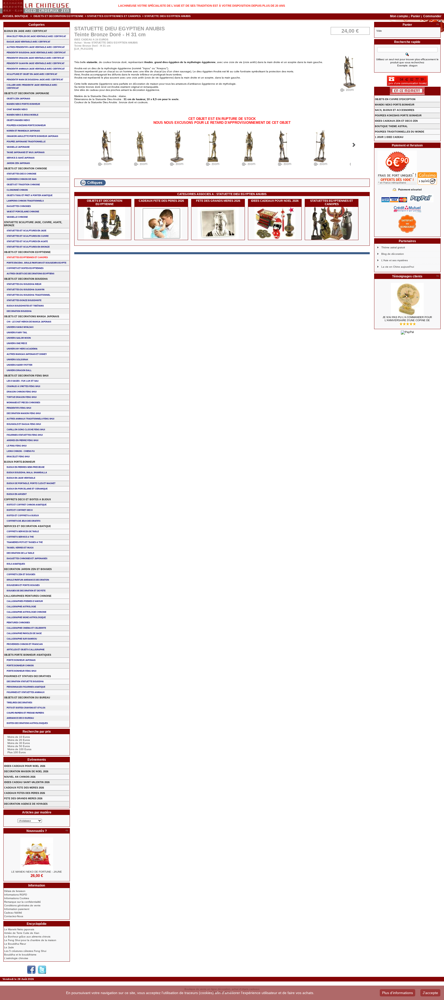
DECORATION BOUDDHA (19, 311)
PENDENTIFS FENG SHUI (19, 408)
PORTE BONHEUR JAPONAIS (21, 660)
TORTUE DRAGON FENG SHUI (21, 397)
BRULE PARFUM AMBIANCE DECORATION (28, 580)
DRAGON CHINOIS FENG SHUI (21, 392)
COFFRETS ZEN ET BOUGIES (21, 574)
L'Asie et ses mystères (394, 260)
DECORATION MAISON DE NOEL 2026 (26, 771)
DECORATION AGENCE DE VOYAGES (26, 804)
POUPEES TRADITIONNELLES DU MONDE (399, 131)
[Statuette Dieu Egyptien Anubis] (105, 149)
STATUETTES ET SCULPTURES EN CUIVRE (28, 236)
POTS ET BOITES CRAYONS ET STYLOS (26, 708)
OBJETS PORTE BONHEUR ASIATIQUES (27, 655)
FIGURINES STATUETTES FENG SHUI (25, 435)
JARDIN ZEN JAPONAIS (18, 163)
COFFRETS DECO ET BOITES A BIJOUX (27, 499)
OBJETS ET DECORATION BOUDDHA (26, 279)
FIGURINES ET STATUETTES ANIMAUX (25, 692)
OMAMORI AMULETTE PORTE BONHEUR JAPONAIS (32, 136)
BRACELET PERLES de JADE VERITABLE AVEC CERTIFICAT (36, 36)
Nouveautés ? (36, 831)
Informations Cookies (16, 898)
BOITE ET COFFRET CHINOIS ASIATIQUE (27, 505)
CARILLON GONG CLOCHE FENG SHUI (26, 429)
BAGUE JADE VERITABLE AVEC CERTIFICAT (28, 42)
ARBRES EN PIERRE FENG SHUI (22, 440)
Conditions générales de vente (22, 905)
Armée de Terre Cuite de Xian (21, 933)
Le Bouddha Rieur (15, 943)
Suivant (354, 145)
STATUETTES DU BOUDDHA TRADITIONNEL (28, 295)
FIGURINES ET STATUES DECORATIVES (27, 676)
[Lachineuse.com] (35, 6)
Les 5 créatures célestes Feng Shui (25, 951)
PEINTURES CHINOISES (18, 622)
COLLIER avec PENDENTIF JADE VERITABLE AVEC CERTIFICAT (32, 86)
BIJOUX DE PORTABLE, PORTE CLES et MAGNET (31, 483)
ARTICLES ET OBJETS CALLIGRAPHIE (25, 649)
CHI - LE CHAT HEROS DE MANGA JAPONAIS (29, 322)
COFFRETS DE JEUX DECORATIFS (23, 521)
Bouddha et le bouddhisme (20, 954)
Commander (432, 16)
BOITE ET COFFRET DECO (20, 510)
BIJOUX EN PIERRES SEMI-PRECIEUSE (25, 467)
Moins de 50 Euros (18, 746)
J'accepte (430, 993)
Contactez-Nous (13, 916)
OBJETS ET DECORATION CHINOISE (25, 168)
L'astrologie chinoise (16, 958)
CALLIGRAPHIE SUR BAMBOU (22, 639)
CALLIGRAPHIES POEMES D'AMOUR (25, 601)
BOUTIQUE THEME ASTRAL (391, 126)
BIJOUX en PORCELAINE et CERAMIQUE (27, 489)
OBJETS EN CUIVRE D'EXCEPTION (395, 99)
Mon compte (399, 16)
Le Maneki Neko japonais (19, 929)
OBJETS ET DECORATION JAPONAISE (26, 93)
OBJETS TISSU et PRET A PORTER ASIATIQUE (29, 195)
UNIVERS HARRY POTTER (19, 365)
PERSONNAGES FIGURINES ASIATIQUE (26, 687)
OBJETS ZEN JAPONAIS (18, 99)
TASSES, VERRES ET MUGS (20, 548)
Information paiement (16, 909)
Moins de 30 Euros (18, 743)
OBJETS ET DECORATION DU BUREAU (27, 697)
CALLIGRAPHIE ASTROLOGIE (21, 607)
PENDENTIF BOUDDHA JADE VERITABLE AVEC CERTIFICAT (36, 52)
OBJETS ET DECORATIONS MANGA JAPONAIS (31, 316)
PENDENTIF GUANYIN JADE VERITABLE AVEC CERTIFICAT (35, 63)
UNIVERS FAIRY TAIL (17, 332)
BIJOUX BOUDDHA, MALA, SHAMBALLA (27, 472)
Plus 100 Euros (16, 752)
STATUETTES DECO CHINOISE (21, 174)
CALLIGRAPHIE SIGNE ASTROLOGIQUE (26, 617)
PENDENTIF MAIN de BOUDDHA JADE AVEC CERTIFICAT (35, 79)
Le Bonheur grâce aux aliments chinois (27, 936)
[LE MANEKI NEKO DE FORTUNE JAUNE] (36, 853)
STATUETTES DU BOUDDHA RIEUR (24, 284)
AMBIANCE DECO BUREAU (20, 718)
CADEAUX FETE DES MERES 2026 (24, 787)
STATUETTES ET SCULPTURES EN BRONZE (28, 247)
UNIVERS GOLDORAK (17, 359)
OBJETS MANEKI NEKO (18, 120)
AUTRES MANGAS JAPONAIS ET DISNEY (27, 354)
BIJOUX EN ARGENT (17, 494)
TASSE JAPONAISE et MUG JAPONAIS (25, 152)
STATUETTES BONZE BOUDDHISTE (24, 300)
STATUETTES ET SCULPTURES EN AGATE (27, 241)
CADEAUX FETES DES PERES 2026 (24, 793)
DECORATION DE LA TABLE (20, 553)
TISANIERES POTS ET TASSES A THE (25, 542)
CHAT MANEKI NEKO (17, 109)
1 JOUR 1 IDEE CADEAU (389, 137)
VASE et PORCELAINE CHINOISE (23, 211)
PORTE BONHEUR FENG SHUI (21, 671)
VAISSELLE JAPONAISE (18, 147)
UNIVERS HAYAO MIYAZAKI (20, 327)
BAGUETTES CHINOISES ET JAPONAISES (27, 558)
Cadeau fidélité (13, 912)
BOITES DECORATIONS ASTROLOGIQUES (27, 723)
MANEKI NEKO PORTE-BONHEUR (23, 104)
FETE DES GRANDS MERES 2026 (218, 200)
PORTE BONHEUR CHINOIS (20, 665)
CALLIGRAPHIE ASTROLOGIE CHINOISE (26, 612)
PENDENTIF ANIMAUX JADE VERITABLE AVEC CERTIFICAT (36, 69)
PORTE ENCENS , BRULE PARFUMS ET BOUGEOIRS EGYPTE (36, 263)
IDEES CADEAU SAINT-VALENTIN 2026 (27, 782)
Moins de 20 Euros (18, 740)
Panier (416, 16)
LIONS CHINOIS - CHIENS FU (21, 451)
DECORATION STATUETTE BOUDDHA (25, 681)
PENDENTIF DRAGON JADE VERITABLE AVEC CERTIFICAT (35, 58)
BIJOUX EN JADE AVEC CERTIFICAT (25, 31)
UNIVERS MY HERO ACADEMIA (22, 349)
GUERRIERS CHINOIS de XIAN (21, 179)
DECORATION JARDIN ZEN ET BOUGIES (28, 569)
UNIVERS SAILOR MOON (19, 338)
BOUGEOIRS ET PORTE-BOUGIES (23, 585)
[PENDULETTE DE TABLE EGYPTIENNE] (407, 299)
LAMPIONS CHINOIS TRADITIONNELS (25, 201)
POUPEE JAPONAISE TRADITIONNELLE (26, 142)
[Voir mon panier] (437, 24)
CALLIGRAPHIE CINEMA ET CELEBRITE (26, 628)
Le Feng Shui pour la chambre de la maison (30, 940)
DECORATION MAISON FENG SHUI (24, 413)
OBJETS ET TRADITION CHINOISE (23, 184)
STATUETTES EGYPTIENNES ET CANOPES (114, 16)
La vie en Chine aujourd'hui (397, 266)
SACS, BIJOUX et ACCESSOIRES (394, 110)
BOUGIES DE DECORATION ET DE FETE (26, 591)
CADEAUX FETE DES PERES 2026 (161, 200)
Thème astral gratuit (393, 247)
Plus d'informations (397, 993)
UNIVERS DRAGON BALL (19, 370)
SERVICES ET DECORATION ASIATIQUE (27, 526)
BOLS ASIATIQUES (16, 564)
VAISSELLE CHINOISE (17, 217)
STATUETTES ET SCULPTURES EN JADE (26, 231)
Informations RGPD (15, 894)
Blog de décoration (392, 253)
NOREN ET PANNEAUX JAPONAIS (23, 131)
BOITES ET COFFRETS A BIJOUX (23, 515)
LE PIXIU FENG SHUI (16, 446)
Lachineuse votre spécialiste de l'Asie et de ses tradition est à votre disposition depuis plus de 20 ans (201, 5)
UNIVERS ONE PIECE (17, 343)
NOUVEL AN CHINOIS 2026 (19, 777)
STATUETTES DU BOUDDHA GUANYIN (25, 289)
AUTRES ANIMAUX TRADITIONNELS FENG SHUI (30, 419)
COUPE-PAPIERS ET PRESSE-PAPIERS (25, 713)
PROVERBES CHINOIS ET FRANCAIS (25, 644)
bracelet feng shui (18, 456)
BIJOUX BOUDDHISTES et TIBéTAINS (25, 306)
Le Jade (9, 947)
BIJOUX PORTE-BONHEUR (19, 462)
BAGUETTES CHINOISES (19, 206)
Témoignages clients (407, 276)
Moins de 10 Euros (18, 736)
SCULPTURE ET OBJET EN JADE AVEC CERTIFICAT (32, 74)
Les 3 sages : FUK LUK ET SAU (23, 381)
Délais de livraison (14, 891)
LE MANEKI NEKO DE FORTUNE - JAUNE (36, 871)
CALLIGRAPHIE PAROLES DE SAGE (24, 633)
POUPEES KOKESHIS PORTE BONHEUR (26, 125)
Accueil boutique (15, 16)
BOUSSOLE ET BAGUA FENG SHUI (24, 424)
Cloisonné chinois (17, 190)
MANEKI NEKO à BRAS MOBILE (22, 115)
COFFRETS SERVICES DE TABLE (23, 531)
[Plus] (66, 831)
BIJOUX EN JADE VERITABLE (21, 478)
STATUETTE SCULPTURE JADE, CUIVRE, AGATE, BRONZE (33, 224)
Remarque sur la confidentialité (22, 901)
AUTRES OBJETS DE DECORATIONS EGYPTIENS (30, 274)
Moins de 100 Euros (19, 749)
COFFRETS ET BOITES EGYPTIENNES (25, 268)
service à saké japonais (20, 158)
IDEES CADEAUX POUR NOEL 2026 (275, 200)
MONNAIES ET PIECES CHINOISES (23, 402)
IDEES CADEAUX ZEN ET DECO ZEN (396, 121)
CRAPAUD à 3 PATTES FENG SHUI (23, 386)
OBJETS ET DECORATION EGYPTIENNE (58, 16)
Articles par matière (36, 812)
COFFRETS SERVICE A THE (20, 537)
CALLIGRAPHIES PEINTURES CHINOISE (27, 596)
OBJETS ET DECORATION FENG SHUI (26, 375)
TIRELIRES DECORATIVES (19, 702)
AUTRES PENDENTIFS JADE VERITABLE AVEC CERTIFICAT (36, 47)
